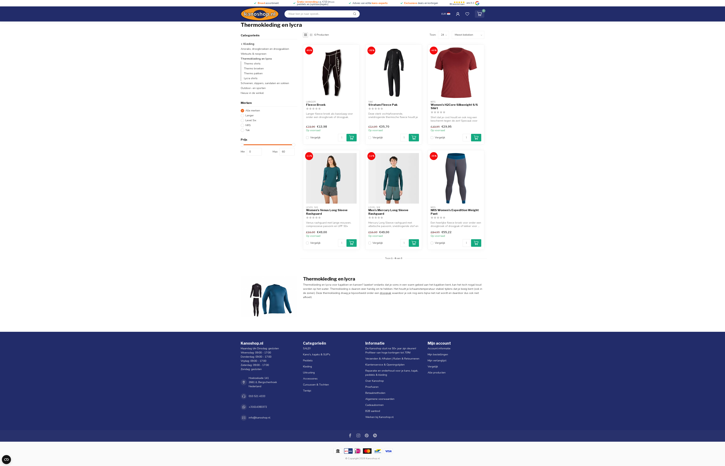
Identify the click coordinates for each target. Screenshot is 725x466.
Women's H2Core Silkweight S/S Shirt (454, 106)
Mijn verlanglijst (437, 360)
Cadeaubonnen (374, 405)
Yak (247, 130)
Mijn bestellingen (438, 354)
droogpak (385, 293)
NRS (248, 125)
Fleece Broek (315, 105)
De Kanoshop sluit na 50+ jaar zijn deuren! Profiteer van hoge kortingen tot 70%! (390, 350)
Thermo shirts (252, 63)
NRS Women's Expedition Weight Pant (455, 211)
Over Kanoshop (374, 381)
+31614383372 (258, 407)
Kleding (248, 44)
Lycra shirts (251, 78)
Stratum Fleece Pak (382, 105)
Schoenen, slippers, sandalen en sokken (265, 83)
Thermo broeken (254, 68)
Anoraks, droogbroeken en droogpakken (265, 49)
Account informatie (439, 348)
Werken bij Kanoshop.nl (379, 417)
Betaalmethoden (375, 393)
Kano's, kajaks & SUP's (316, 354)
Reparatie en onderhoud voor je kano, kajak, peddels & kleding (391, 373)
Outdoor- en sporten (253, 88)
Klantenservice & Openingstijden (385, 364)
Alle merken (252, 110)
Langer (249, 115)
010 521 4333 (257, 396)
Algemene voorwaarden (379, 399)
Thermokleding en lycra (256, 59)
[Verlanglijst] (467, 14)
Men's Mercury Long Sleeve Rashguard (388, 211)
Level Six (250, 120)
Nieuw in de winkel (252, 93)
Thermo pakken (253, 73)
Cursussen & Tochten (316, 384)
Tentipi (307, 390)
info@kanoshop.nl (259, 417)
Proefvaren (372, 387)
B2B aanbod (372, 411)
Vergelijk (315, 137)
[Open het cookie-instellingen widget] (6, 459)
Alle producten (437, 372)
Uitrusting (309, 372)
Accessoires (310, 378)
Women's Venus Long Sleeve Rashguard (327, 211)
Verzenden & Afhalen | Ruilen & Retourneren (392, 358)
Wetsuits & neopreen (253, 54)
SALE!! (307, 348)
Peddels (308, 360)
